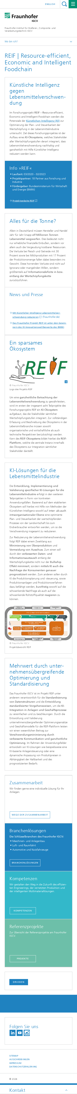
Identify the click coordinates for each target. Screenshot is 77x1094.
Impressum (15, 1063)
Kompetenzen (23, 910)
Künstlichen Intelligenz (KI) (43, 120)
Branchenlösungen (25, 862)
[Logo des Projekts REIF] (38, 370)
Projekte (23, 958)
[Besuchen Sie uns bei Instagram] (27, 1033)
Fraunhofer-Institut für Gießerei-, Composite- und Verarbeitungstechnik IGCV (30, 29)
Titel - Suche (64, 4)
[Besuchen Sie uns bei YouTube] (20, 1033)
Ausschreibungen (19, 1059)
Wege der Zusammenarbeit (30, 814)
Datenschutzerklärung (23, 1067)
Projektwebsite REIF (23, 200)
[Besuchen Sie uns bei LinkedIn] (13, 1033)
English (50, 4)
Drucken (18, 982)
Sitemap (13, 1056)
